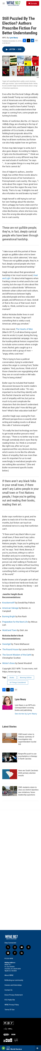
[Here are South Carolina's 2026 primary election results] (9, 774)
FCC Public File (10, 1000)
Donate (34, 3)
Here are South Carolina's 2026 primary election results (28, 773)
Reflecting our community (14, 980)
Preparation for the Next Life (15, 622)
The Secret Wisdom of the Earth (16, 655)
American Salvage (10, 608)
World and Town (9, 630)
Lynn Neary (13, 37)
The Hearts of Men (24, 329)
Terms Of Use (9, 1010)
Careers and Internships (13, 985)
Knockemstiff (8, 602)
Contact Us (8, 990)
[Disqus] (20, 840)
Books (12, 677)
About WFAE (9, 975)
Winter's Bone (8, 663)
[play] (3, 1048)
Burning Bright (8, 616)
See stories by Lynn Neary (26, 713)
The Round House (10, 649)
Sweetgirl (6, 644)
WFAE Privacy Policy (12, 1005)
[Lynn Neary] (7, 703)
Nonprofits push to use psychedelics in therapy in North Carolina (27, 756)
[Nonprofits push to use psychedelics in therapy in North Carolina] (9, 757)
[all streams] (38, 1048)
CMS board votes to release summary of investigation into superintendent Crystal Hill (27, 739)
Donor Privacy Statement (14, 995)
